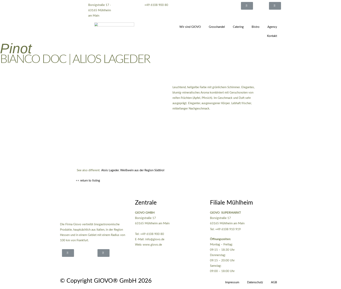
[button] (247, 6)
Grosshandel (217, 26)
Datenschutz (255, 282)
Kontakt (272, 36)
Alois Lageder (110, 170)
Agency (272, 26)
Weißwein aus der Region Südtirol (142, 170)
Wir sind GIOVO (190, 26)
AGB (274, 282)
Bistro (255, 26)
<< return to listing (88, 180)
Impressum (232, 282)
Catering (238, 26)
